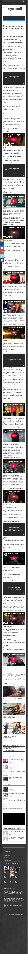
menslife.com (11, 667)
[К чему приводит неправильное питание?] (6, 873)
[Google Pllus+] (2, 252)
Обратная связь (7, 860)
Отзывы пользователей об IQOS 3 (12, 699)
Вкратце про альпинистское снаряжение (12, 808)
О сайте (6, 857)
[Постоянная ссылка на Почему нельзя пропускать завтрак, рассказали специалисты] (5, 757)
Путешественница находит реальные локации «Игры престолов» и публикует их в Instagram (15, 675)
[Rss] (14, 4)
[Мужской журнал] (14, 12)
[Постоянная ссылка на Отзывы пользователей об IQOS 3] (14, 697)
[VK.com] (2, 248)
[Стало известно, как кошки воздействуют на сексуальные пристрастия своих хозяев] (17, 883)
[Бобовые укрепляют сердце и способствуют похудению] (12, 883)
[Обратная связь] (2, 260)
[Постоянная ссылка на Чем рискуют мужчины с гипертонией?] (5, 769)
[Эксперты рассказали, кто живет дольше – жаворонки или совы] (17, 873)
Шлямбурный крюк (7, 804)
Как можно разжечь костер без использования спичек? (11, 717)
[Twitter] (2, 256)
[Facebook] (2, 244)
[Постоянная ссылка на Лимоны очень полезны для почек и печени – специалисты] (5, 775)
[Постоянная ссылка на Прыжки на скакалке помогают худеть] (5, 780)
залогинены (14, 747)
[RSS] (2, 240)
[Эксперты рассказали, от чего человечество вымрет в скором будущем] (17, 878)
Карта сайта (7, 855)
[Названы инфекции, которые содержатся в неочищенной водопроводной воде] (6, 883)
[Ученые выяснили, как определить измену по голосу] (12, 868)
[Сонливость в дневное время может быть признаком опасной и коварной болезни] (6, 878)
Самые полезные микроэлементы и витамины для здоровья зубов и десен (17, 761)
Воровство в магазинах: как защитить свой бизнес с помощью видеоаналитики (13, 736)
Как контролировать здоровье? (14, 679)
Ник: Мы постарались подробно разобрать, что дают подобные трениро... (16, 833)
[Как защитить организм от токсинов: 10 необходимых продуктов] (12, 878)
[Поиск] (24, 1)
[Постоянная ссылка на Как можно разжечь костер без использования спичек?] (14, 714)
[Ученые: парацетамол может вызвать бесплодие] (12, 873)
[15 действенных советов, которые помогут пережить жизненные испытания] (6, 868)
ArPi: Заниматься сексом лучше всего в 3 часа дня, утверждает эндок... (16, 839)
